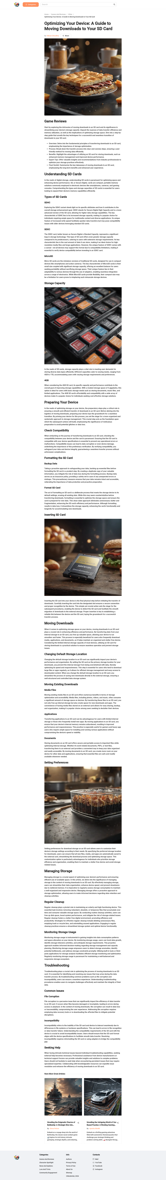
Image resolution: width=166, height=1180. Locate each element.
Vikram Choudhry (53, 36)
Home (46, 14)
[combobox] (77, 4)
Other (70, 14)
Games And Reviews (58, 14)
